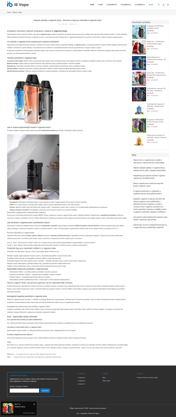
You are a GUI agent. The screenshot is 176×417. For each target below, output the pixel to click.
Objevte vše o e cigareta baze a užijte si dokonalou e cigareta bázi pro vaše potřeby (148, 161)
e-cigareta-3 (81, 377)
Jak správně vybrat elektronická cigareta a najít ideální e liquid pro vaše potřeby (150, 218)
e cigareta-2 (126, 4)
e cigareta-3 (112, 4)
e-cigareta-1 (81, 384)
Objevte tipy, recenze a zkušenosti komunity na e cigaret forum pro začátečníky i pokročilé (150, 226)
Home (92, 4)
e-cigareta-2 (81, 381)
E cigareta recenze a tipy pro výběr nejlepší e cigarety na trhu (36, 354)
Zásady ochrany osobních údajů (147, 377)
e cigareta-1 (140, 4)
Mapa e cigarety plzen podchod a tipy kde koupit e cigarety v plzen (148, 185)
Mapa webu (106, 381)
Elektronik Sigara (93, 413)
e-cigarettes (83, 413)
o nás (100, 4)
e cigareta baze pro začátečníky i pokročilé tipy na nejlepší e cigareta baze (37, 357)
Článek (15, 12)
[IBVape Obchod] (18, 6)
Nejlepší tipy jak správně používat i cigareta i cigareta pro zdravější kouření (149, 177)
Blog (151, 4)
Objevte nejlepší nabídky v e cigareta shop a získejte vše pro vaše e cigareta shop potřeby (149, 169)
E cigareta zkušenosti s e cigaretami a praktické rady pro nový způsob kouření (147, 192)
